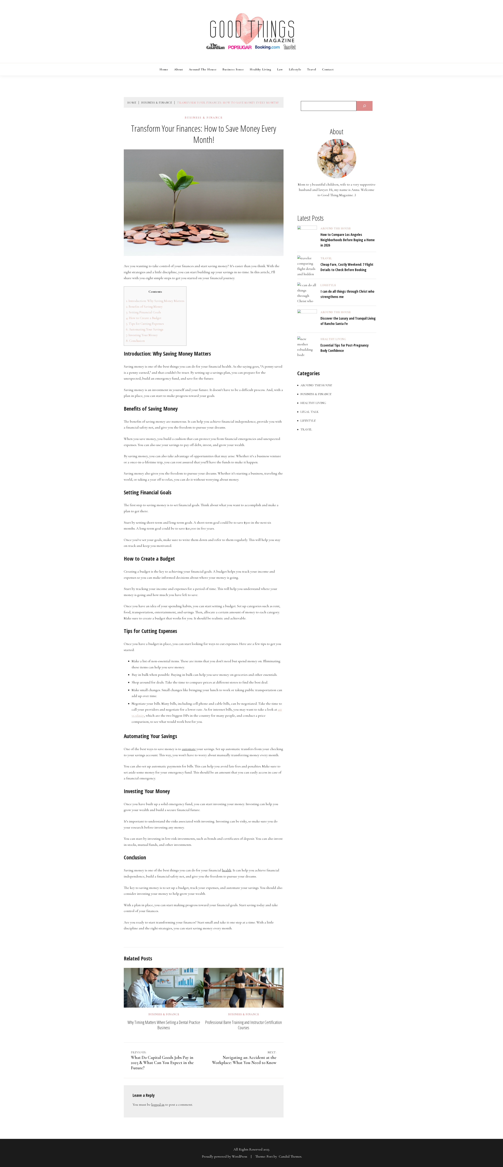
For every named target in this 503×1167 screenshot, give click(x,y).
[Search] (364, 106)
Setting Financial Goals (143, 312)
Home (164, 69)
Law (280, 69)
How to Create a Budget (143, 318)
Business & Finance (204, 117)
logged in (157, 1104)
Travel (311, 69)
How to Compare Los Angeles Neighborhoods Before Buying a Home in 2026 (347, 239)
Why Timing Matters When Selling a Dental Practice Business (164, 1025)
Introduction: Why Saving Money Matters (155, 301)
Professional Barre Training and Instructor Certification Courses (243, 1025)
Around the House (203, 69)
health (226, 870)
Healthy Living (260, 69)
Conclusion (135, 341)
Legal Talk (309, 412)
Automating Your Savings (144, 329)
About (178, 69)
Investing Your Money (142, 335)
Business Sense (233, 69)
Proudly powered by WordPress (225, 1156)
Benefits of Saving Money (144, 306)
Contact (328, 69)
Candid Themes (290, 1156)
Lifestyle (295, 69)
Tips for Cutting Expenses (145, 324)
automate (189, 749)
